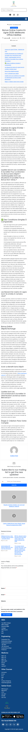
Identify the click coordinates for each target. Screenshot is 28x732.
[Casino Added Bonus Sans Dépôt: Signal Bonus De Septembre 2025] (14, 515)
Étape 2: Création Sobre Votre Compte (14, 81)
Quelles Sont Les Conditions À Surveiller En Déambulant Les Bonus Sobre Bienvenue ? (15, 77)
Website (3, 601)
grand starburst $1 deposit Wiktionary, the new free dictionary (7, 547)
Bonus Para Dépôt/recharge (12, 71)
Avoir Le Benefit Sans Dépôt (12, 73)
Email (3, 594)
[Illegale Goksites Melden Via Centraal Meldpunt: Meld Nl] (14, 497)
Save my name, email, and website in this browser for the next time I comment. (13, 610)
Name (3, 588)
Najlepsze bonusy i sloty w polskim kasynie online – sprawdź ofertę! (7, 537)
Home (10, 24)
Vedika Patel (6, 38)
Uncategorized (17, 24)
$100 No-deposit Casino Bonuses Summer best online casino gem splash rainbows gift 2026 (20, 538)
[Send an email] (9, 38)
